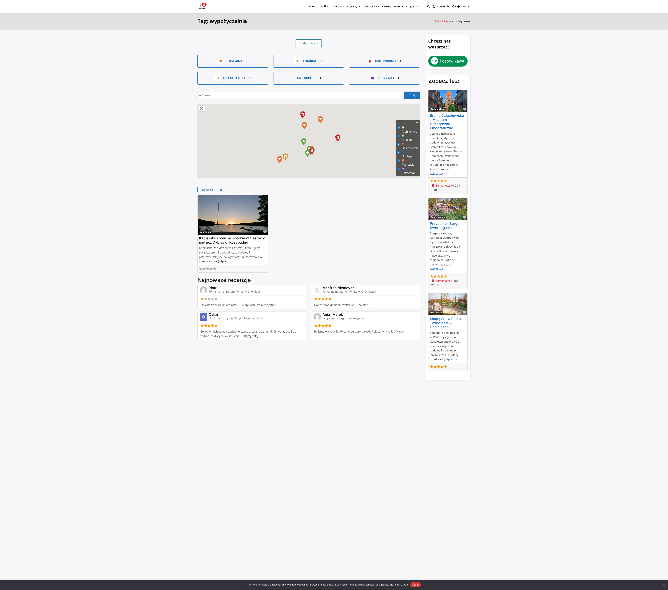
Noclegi (310, 78)
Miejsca (337, 6)
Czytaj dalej (250, 336)
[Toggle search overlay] (428, 6)
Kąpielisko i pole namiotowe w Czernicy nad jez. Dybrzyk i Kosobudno (232, 240)
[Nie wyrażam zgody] (663, 585)
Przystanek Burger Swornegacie (343, 318)
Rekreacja (234, 61)
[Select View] (221, 189)
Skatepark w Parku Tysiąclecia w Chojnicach (445, 323)
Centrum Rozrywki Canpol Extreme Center (236, 318)
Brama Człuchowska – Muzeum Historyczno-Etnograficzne (447, 121)
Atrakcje (309, 61)
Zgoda (415, 584)
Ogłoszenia (370, 6)
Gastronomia (386, 61)
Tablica (324, 6)
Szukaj (414, 95)
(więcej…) (224, 261)
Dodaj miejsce (308, 43)
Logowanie (442, 6)
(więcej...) (436, 173)
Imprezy (352, 6)
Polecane (206, 189)
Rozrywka (386, 78)
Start (312, 6)
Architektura (234, 78)
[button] (279, 159)
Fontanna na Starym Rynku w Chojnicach (235, 291)
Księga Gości (414, 6)
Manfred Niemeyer (338, 288)
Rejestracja (462, 6)
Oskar (213, 314)
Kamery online (391, 6)
